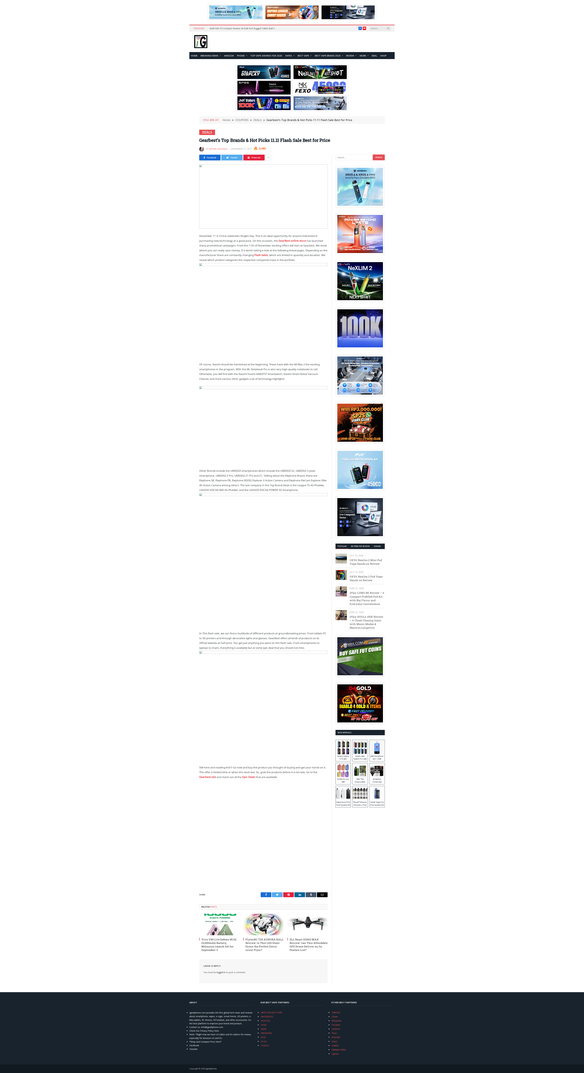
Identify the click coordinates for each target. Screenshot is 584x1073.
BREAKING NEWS (209, 55)
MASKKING (266, 1033)
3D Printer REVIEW (360, 546)
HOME (194, 55)
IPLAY (264, 1041)
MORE (363, 55)
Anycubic (336, 1037)
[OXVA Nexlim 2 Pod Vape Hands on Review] (341, 575)
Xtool (334, 1041)
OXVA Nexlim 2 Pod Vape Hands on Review (366, 578)
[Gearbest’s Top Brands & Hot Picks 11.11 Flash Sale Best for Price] (263, 196)
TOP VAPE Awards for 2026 (266, 55)
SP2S (263, 1037)
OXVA (263, 1024)
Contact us (194, 1027)
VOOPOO (265, 1020)
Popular (342, 546)
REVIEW (350, 55)
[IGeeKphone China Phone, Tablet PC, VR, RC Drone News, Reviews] (200, 42)
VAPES (288, 55)
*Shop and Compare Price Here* (205, 1041)
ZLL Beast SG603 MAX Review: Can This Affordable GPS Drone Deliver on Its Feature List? (309, 945)
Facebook (194, 1045)
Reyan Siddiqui (218, 148)
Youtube (193, 1049)
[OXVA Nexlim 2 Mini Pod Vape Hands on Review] (341, 559)
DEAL (374, 55)
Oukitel (335, 1045)
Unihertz (336, 1028)
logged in (221, 972)
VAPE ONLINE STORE (271, 1012)
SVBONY (336, 1012)
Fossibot (336, 1024)
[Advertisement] (263, 365)
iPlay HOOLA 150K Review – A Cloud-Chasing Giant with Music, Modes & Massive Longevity (366, 622)
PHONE (241, 55)
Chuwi (335, 1016)
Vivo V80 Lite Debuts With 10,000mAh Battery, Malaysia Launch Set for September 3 (218, 945)
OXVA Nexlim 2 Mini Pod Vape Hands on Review (366, 561)
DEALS (207, 132)
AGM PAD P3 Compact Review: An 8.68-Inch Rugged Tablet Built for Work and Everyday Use (244, 28)
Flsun (334, 1033)
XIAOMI (377, 546)
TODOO (265, 1045)
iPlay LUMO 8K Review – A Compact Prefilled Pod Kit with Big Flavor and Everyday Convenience (367, 598)
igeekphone (211, 1068)
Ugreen (335, 1053)
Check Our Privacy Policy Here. (204, 1030)
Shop (383, 55)
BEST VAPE (303, 55)
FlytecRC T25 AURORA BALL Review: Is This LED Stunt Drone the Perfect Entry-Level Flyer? (264, 945)
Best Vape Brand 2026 (328, 55)
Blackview (336, 1020)
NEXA (263, 1028)
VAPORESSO (267, 1016)
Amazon (229, 55)
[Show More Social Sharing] (268, 157)
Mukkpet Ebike (339, 1049)
